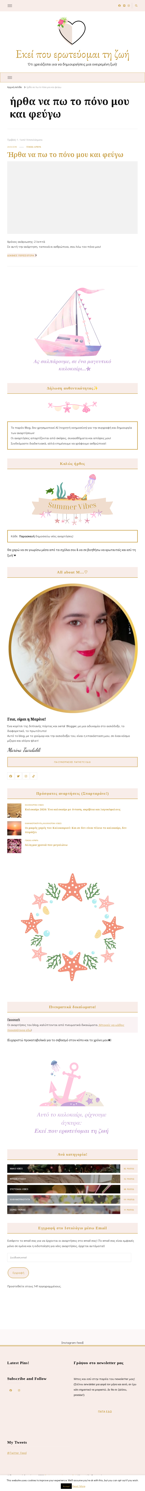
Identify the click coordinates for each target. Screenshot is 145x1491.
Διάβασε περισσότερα (20, 255)
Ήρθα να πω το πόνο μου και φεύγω (65, 154)
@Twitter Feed (17, 1453)
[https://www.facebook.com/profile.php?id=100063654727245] (10, 1390)
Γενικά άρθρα (33, 146)
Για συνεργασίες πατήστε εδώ (72, 761)
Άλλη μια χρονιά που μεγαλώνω (46, 845)
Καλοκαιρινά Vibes (34, 805)
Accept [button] (66, 1486)
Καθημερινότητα (33, 823)
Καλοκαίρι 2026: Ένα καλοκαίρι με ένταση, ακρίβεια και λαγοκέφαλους (72, 809)
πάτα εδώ (105, 1411)
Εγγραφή (18, 1273)
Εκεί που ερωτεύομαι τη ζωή (73, 53)
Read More (78, 1486)
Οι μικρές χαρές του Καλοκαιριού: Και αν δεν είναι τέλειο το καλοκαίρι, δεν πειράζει (76, 830)
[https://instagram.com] (19, 1390)
